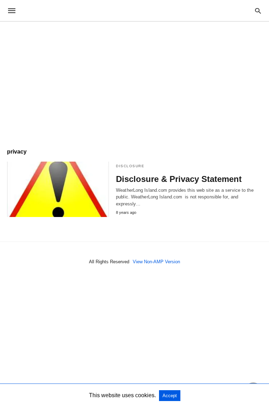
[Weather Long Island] (134, 10)
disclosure (130, 166)
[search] (258, 11)
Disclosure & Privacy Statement (179, 179)
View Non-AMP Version (156, 261)
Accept (170, 395)
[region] (134, 81)
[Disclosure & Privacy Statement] (58, 189)
